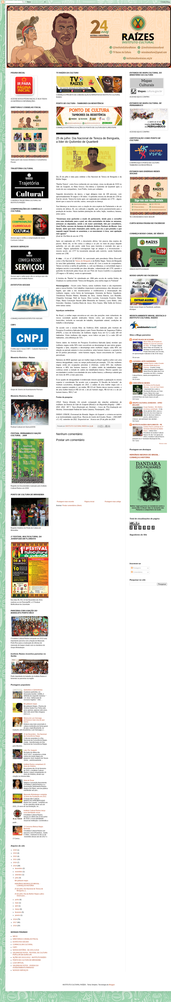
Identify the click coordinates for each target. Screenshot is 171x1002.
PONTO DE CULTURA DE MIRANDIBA (27, 960)
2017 (15, 922)
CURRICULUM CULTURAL (23, 944)
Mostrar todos (163, 443)
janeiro (17, 915)
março (17, 909)
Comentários (137, 572)
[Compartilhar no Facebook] (106, 426)
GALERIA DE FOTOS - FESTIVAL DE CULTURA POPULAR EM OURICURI (30, 954)
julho (17, 878)
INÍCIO (15, 936)
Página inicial (89, 502)
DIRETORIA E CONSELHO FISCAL (25, 939)
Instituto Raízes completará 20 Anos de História (35, 765)
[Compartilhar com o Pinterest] (109, 426)
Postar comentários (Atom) (72, 505)
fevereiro (18, 912)
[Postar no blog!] (101, 426)
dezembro (19, 868)
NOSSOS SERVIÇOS (20, 970)
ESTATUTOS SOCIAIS (21, 942)
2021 (15, 859)
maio (17, 903)
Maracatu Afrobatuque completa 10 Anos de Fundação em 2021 (35, 795)
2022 (15, 856)
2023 (15, 853)
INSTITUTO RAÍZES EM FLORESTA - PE (147, 425)
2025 (15, 850)
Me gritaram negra (30, 704)
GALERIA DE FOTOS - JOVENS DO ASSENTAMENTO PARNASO (25, 966)
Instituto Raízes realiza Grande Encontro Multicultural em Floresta (153, 365)
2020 (15, 862)
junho (17, 900)
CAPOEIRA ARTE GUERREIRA (144, 361)
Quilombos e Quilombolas (33, 690)
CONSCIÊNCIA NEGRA (141, 383)
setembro (18, 875)
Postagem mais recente (65, 502)
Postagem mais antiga (113, 502)
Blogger (112, 985)
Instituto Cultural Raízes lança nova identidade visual (34, 811)
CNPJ (15, 947)
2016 (15, 926)
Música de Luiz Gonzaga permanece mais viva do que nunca (34, 720)
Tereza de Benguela (82, 261)
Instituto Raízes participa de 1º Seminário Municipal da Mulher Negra (153, 429)
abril (17, 906)
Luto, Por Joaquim (30, 750)
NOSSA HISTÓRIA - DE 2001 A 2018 (26, 950)
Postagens (137, 568)
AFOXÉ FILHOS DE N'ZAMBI (143, 340)
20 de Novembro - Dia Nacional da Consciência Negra (35, 735)
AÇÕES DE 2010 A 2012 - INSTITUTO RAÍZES (29, 957)
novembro (19, 872)
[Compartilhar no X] (104, 426)
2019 (15, 866)
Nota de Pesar (29, 780)
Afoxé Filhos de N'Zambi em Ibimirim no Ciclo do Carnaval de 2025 (152, 343)
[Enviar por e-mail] (99, 426)
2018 (15, 919)
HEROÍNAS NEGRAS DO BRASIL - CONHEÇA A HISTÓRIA (27, 885)
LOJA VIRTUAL (18, 963)
